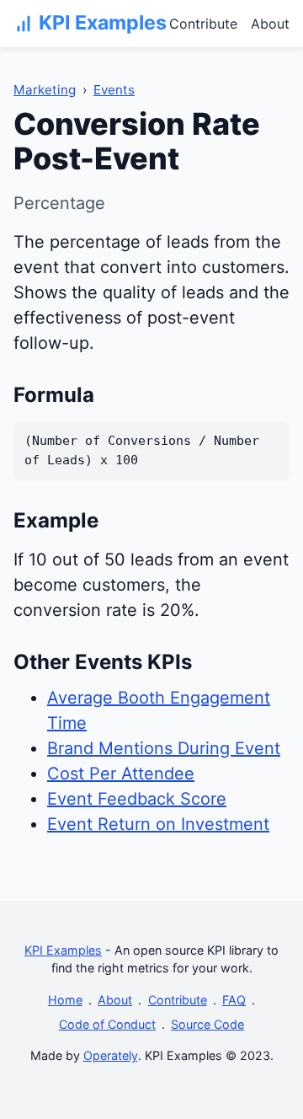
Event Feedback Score (136, 799)
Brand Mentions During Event (163, 748)
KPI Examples (63, 950)
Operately (110, 1055)
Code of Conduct (107, 1024)
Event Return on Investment (158, 824)
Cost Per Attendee (120, 773)
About (270, 23)
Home (65, 1000)
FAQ (234, 1000)
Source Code (207, 1024)
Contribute (203, 23)
